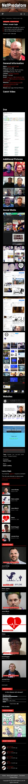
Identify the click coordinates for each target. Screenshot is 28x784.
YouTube (5, 80)
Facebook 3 (6, 79)
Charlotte (9, 454)
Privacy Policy (13, 777)
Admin (9, 747)
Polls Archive (5, 706)
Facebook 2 (19, 77)
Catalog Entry (6, 21)
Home (4, 775)
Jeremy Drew (6, 537)
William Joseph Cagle (13, 66)
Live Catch (17, 454)
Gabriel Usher (7, 460)
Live (13, 454)
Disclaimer (22, 775)
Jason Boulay (6, 490)
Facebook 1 (10, 77)
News (11, 585)
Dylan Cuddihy (7, 464)
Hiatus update (6, 500)
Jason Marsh (6, 509)
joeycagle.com (7, 86)
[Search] (24, 14)
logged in (11, 474)
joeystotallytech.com (14, 82)
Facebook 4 (15, 79)
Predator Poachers (14, 21)
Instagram (22, 79)
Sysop (9, 758)
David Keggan (6, 528)
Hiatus (6, 518)
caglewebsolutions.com (9, 84)
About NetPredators (12, 775)
